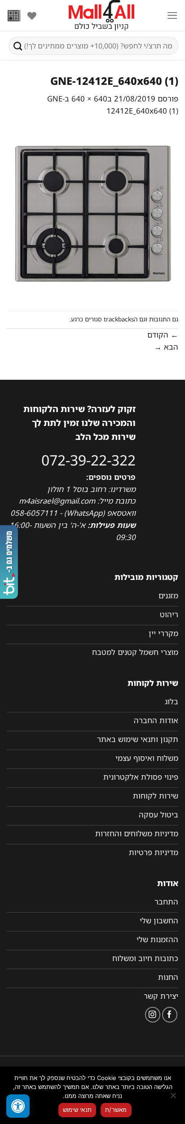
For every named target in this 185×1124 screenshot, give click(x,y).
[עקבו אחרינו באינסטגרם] (153, 1015)
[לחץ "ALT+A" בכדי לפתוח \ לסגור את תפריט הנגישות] (18, 1106)
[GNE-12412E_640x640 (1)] (92, 213)
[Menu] (172, 15)
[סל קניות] (14, 15)
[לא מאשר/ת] (173, 1098)
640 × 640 (89, 98)
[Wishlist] (31, 16)
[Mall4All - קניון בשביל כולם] (101, 15)
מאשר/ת (116, 1109)
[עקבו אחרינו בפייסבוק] (170, 1015)
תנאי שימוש (77, 1109)
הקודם (162, 334)
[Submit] (18, 46)
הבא (166, 347)
